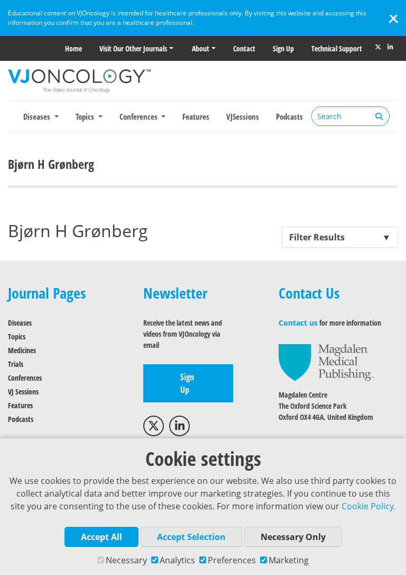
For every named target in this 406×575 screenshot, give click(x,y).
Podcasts (289, 116)
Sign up (283, 48)
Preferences (232, 560)
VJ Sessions (23, 392)
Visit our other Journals (133, 48)
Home (73, 48)
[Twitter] (378, 47)
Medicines (22, 350)
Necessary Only (293, 537)
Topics (16, 336)
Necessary (126, 560)
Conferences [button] (139, 116)
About (200, 48)
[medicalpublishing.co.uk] (326, 362)
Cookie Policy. (369, 506)
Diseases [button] (37, 116)
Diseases (20, 323)
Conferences (25, 378)
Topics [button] (86, 116)
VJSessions (242, 116)
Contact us (298, 323)
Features (195, 116)
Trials (15, 364)
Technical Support (336, 48)
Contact (244, 48)
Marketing (289, 560)
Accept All (101, 537)
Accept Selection (191, 537)
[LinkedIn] (390, 47)
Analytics (177, 560)
